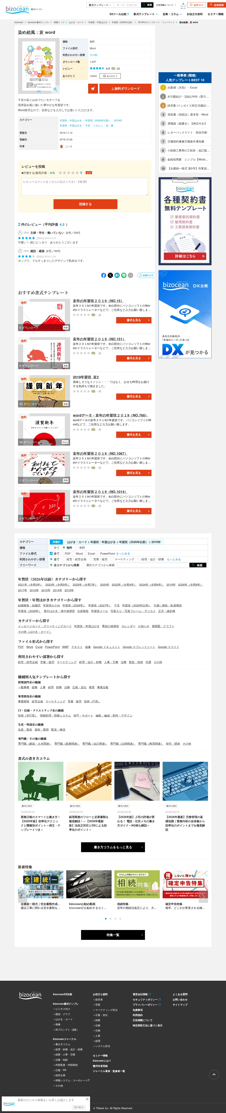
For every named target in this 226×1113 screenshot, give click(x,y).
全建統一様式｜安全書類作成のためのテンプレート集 (55, 904)
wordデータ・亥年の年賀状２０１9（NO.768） (110, 415)
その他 (93, 55)
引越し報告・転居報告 (168, 605)
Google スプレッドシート (139, 647)
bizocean (19, 22)
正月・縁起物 (166, 611)
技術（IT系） (92, 701)
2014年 (57, 590)
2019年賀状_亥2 (86, 376)
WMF (65, 647)
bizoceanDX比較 (62, 994)
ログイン (199, 5)
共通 (148, 662)
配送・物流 (58, 729)
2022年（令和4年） (124, 584)
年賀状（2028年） (74, 605)
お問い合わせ (180, 999)
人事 (43, 687)
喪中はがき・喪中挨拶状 (59, 611)
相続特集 (123, 904)
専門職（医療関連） (67, 744)
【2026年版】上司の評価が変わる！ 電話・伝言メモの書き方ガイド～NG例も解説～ (136, 821)
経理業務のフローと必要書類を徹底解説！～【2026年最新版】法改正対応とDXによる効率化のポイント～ (89, 823)
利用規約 (138, 1015)
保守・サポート (83, 715)
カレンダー (128, 626)
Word (29, 647)
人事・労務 (111, 662)
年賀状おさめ (51, 605)
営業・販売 (47, 662)
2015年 (45, 590)
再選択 (56, 542)
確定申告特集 (173, 904)
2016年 (34, 590)
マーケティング (67, 662)
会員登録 (219, 5)
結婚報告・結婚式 (29, 605)
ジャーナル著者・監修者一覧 (109, 1071)
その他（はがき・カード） (35, 632)
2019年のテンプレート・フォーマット (157, 22)
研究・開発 (173, 744)
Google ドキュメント (106, 647)
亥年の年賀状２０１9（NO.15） (98, 300)
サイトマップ (180, 1004)
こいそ (68, 146)
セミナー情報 (216, 14)
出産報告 (83, 611)
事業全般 (102, 687)
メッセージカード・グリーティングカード (45, 626)
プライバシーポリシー (145, 1004)
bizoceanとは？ (102, 1060)
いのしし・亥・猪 (103, 125)
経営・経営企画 (28, 662)
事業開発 (23, 701)
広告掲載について (164, 4)
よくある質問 (180, 994)
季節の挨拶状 (110, 626)
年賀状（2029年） (29, 611)
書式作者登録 (100, 1066)
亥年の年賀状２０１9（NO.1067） (100, 453)
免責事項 (138, 1010)
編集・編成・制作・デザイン (114, 715)
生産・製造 (25, 729)
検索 (149, 5)
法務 (123, 662)
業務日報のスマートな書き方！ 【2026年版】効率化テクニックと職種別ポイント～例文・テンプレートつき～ (40, 823)
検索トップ (59, 22)
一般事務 (23, 687)
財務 (59, 687)
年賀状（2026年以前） (123, 22)
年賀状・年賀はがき (98, 22)
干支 (87, 125)
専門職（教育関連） (150, 744)
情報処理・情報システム (55, 715)
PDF (21, 647)
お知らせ (143, 626)
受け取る (78, 1107)
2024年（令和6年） (151, 584)
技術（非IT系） (27, 715)
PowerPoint (52, 647)
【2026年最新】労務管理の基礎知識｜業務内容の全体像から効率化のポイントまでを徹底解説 (185, 823)
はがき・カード (76, 22)
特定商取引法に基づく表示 (147, 1025)
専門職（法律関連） (123, 744)
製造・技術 (136, 662)
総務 (34, 687)
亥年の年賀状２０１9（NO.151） (99, 338)
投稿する (85, 204)
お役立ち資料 (195, 14)
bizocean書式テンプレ (39, 22)
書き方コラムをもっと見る (113, 847)
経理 (51, 687)
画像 (88, 647)
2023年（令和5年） (57, 584)
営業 (70, 701)
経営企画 (37, 701)
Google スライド (168, 647)
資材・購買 (42, 729)
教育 (92, 687)
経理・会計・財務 (90, 662)
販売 (79, 701)
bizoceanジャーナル (64, 1039)
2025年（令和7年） (85, 584)
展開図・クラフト (163, 626)
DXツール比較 (118, 14)
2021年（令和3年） (30, 584)
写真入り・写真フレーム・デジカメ (133, 611)
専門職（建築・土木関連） (35, 744)
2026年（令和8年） (190, 584)
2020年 (104, 584)
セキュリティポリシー (145, 999)
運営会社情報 (140, 994)
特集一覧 (113, 935)
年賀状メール (99, 611)
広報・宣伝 (79, 687)
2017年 (22, 590)
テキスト (77, 647)
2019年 (118, 120)
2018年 (69, 590)
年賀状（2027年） (100, 605)
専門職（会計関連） (95, 744)
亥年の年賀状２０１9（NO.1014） (100, 491)
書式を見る (134, 320)
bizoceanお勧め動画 (82, 904)
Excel (39, 647)
